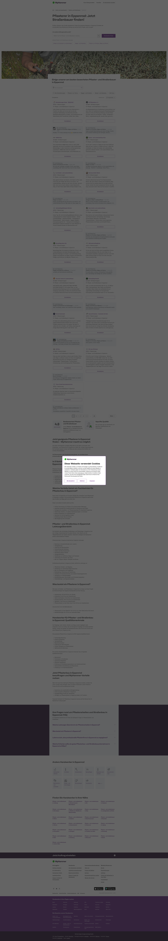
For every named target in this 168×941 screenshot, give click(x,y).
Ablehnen (82, 481)
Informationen (81, 473)
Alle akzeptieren (71, 481)
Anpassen (92, 481)
